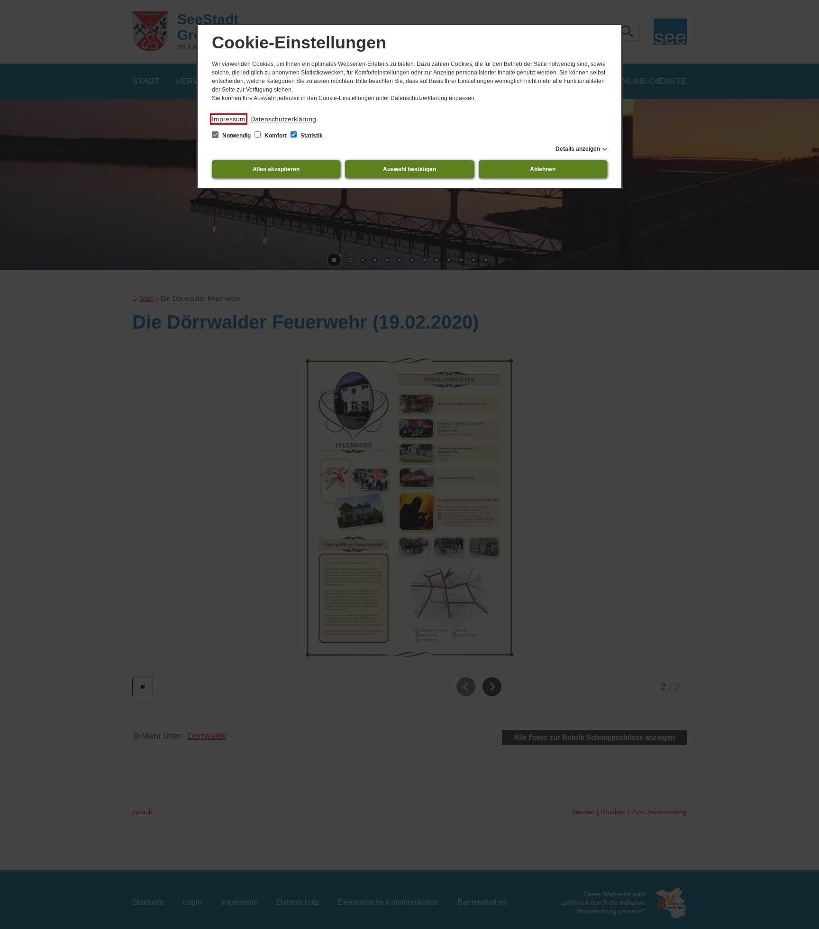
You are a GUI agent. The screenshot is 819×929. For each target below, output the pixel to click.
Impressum (229, 119)
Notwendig (236, 135)
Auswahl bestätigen (409, 169)
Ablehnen (542, 169)
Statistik (311, 135)
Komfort (275, 135)
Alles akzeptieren (276, 169)
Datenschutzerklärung (283, 119)
